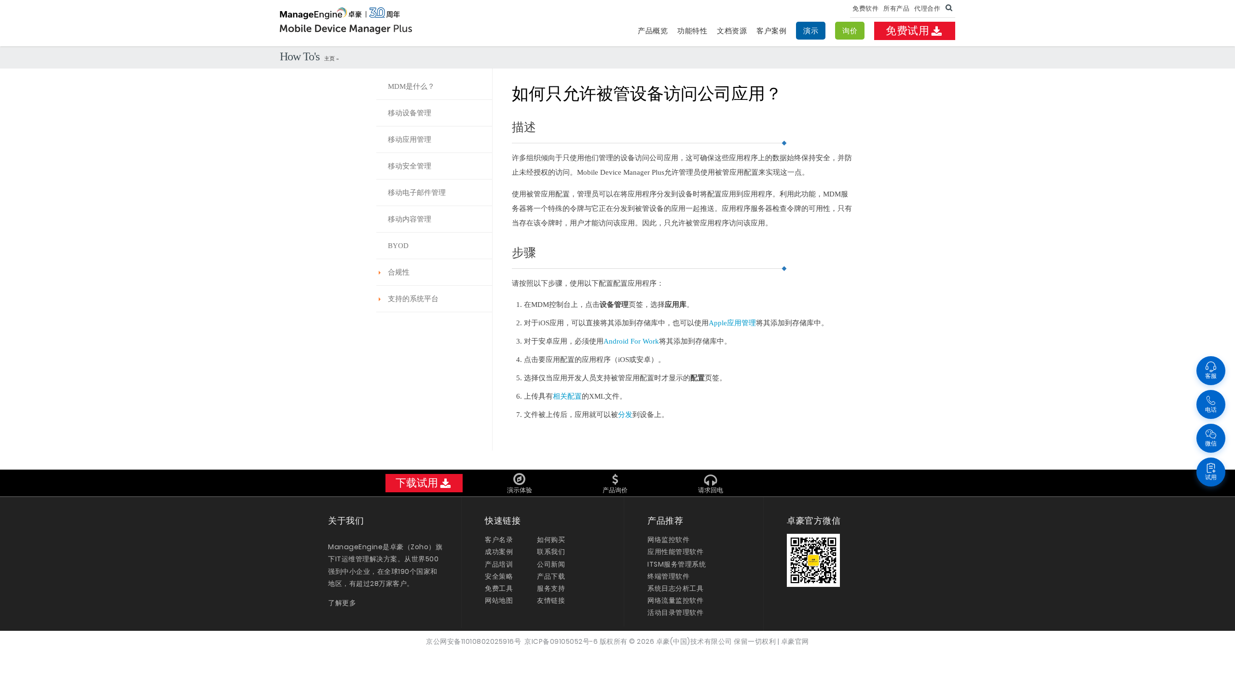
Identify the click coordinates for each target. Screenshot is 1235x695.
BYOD (398, 246)
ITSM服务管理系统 (676, 564)
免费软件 (865, 8)
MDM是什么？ (411, 86)
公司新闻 (551, 564)
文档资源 (732, 31)
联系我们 (551, 551)
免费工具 (499, 588)
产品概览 (653, 31)
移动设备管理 (409, 113)
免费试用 (907, 30)
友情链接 (551, 600)
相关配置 (567, 396)
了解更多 (342, 603)
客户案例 (771, 31)
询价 (849, 31)
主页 (330, 58)
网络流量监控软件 (675, 600)
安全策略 (499, 576)
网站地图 (499, 600)
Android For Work (631, 341)
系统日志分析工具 (675, 588)
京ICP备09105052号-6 (561, 641)
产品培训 (499, 564)
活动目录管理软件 (675, 612)
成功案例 (499, 551)
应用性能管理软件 (675, 551)
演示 (810, 31)
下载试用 (417, 483)
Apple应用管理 (732, 323)
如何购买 (551, 539)
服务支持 (551, 588)
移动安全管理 (409, 166)
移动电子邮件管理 (417, 192)
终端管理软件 (668, 576)
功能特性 (692, 31)
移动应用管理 (409, 139)
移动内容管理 (409, 219)
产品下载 (551, 576)
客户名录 (499, 539)
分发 (625, 414)
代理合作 (927, 8)
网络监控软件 (668, 539)
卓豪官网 (795, 641)
